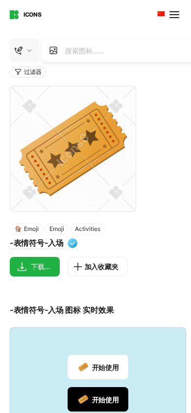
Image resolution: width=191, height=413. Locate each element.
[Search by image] (53, 50)
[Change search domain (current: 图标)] (24, 50)
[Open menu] (175, 15)
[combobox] (160, 15)
